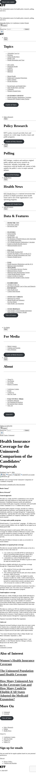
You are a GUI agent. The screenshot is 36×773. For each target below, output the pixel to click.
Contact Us (10, 392)
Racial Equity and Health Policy (16, 86)
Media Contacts (12, 346)
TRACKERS (11, 267)
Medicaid (10, 70)
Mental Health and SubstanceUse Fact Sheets (15, 301)
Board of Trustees (12, 384)
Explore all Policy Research (14, 141)
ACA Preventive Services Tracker (17, 269)
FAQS (9, 262)
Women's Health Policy (14, 91)
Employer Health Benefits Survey (17, 244)
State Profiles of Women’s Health (17, 312)
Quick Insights (11, 234)
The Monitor (11, 235)
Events (9, 391)
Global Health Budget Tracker (16, 274)
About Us (10, 379)
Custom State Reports (13, 291)
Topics (6, 37)
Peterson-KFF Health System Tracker (18, 99)
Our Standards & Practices (15, 402)
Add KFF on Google (28, 474)
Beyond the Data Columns (15, 404)
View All (10, 405)
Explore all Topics (11, 105)
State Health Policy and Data (15, 87)
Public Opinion (11, 79)
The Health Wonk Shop (14, 240)
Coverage (9, 647)
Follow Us (9, 23)
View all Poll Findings (12, 175)
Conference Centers (18, 23)
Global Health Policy (13, 57)
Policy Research (8, 117)
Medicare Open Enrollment (15, 266)
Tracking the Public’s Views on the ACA (19, 253)
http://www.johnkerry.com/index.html (12, 639)
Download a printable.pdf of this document (12, 484)
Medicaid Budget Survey (14, 245)
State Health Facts (12, 290)
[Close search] (2, 31)
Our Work (10, 383)
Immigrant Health (12, 66)
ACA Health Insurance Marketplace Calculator (21, 242)
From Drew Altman (13, 224)
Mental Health (11, 76)
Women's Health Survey (14, 257)
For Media (7, 327)
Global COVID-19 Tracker (15, 276)
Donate (27, 23)
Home (2, 435)
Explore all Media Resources (14, 355)
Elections (10, 55)
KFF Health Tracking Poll (15, 252)
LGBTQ (9, 68)
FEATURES (11, 232)
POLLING (10, 250)
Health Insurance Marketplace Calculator (19, 97)
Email (10, 474)
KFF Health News (10, 194)
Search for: (3, 29)
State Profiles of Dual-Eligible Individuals (19, 310)
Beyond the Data (12, 226)
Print (3, 474)
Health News (7, 177)
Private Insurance (12, 81)
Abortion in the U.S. (13, 284)
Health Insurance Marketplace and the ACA (20, 264)
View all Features (11, 315)
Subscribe (3, 23)
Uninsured (10, 89)
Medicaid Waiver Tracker (14, 271)
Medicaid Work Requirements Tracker (18, 272)
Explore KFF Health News (14, 204)
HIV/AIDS (10, 65)
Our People (10, 381)
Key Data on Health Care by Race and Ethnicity (21, 286)
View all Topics (6, 718)
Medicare (10, 71)
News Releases (11, 349)
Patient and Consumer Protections (17, 78)
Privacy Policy (8, 761)
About (5, 357)
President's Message (13, 400)
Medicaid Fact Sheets (13, 298)
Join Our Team (11, 394)
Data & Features (8, 207)
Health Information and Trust (15, 60)
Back (5, 39)
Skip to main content (8, 2)
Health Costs (11, 58)
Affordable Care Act (13, 53)
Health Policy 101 (12, 237)
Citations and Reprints (13, 348)
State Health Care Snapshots (15, 303)
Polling (6, 144)
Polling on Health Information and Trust (19, 255)
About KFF (9, 414)
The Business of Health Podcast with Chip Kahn (21, 239)
